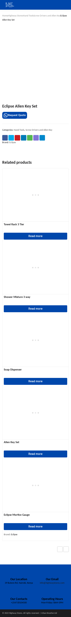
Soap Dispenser (13, 369)
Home (5, 16)
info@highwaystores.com (52, 583)
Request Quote (17, 115)
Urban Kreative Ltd (49, 613)
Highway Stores (15, 16)
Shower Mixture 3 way (17, 297)
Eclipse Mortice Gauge (17, 515)
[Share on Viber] (36, 138)
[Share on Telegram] (42, 138)
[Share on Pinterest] (17, 138)
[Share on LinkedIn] (23, 138)
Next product (66, 549)
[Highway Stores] (10, 5)
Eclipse (12, 142)
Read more (35, 236)
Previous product (60, 549)
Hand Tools (28, 16)
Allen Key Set (11, 442)
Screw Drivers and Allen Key (47, 16)
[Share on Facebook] (5, 138)
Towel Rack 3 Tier (14, 224)
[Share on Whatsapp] (30, 138)
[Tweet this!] (11, 138)
